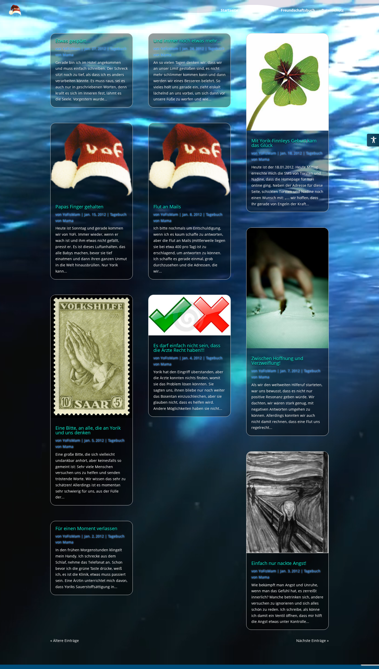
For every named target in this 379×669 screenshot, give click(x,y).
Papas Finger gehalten (79, 207)
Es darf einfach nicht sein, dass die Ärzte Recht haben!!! (186, 347)
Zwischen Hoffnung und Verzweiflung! (277, 360)
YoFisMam (71, 48)
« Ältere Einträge (64, 640)
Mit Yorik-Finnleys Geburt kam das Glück (284, 143)
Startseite (229, 11)
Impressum (360, 11)
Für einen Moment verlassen (86, 528)
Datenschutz (333, 11)
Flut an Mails (167, 207)
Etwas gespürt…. (73, 41)
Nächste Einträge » (312, 640)
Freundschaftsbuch (298, 11)
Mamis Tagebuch (259, 11)
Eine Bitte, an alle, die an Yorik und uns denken (88, 430)
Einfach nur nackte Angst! (278, 563)
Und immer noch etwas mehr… (187, 41)
